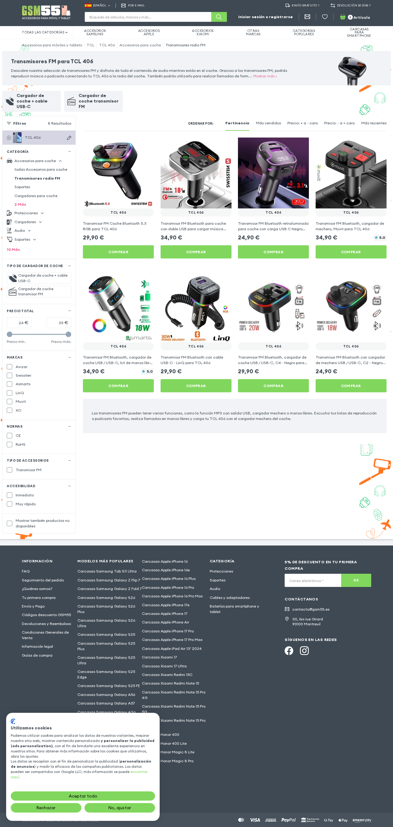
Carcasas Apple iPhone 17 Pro (168, 631)
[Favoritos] (325, 17)
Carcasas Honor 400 (160, 734)
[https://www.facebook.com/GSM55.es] (289, 650)
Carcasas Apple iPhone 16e (166, 570)
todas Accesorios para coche (40, 169)
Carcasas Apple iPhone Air (165, 622)
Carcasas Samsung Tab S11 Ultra (107, 571)
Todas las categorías (43, 32)
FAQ (26, 571)
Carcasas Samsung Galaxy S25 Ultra (106, 660)
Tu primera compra (39, 597)
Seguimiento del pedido (43, 580)
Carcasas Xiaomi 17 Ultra (164, 666)
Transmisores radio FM (185, 45)
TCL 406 (107, 45)
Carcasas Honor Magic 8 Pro (167, 761)
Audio (215, 588)
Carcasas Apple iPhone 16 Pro (168, 587)
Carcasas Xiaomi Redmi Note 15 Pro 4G (173, 695)
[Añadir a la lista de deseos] (145, 146)
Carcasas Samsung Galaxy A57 (106, 703)
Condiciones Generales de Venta (45, 635)
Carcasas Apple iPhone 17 (164, 613)
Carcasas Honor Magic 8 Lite (168, 752)
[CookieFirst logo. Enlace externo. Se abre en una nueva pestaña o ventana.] (13, 721)
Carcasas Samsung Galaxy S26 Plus (106, 609)
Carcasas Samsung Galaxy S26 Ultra (106, 623)
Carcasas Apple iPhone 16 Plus (169, 578)
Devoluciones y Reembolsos (46, 623)
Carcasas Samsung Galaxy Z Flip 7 (108, 580)
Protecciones (221, 571)
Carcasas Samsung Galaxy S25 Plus (106, 646)
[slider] (9, 334)
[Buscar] (219, 17)
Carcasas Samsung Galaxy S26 (106, 597)
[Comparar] (134, 146)
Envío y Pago (33, 606)
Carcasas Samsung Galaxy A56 (106, 694)
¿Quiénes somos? (37, 588)
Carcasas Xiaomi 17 (159, 657)
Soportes (22, 186)
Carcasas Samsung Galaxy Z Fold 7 (109, 588)
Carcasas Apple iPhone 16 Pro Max (172, 596)
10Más (13, 249)
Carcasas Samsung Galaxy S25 (106, 634)
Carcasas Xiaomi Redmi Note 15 (170, 683)
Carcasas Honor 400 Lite (164, 743)
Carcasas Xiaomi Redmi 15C (167, 674)
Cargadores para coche (35, 195)
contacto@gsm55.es (310, 609)
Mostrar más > (265, 76)
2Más (20, 204)
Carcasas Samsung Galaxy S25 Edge (106, 674)
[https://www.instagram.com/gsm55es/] (304, 650)
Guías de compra (37, 655)
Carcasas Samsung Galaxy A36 (106, 712)
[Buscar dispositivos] (69, 138)
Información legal (37, 646)
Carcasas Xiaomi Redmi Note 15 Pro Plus (173, 723)
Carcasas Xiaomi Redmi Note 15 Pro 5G (173, 709)
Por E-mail (136, 5)
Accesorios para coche (140, 45)
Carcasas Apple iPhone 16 (165, 561)
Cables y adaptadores (230, 597)
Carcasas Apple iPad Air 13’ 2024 (172, 648)
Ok (356, 580)
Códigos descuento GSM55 (46, 614)
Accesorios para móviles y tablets (52, 45)
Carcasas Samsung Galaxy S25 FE (108, 685)
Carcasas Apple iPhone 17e (165, 605)
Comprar (118, 252)
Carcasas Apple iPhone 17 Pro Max (172, 639)
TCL (90, 45)
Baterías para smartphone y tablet (234, 609)
